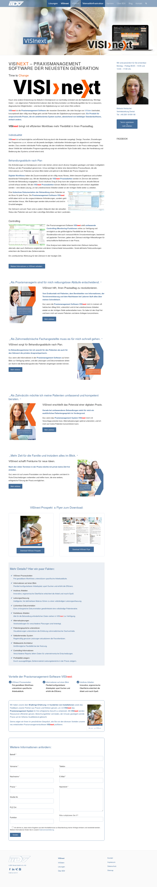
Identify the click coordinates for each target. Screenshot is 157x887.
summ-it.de (110, 878)
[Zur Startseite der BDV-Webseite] (20, 861)
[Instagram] (20, 869)
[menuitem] (53, 3)
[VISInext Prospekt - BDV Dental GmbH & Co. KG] (31, 531)
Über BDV (61, 871)
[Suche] (146, 3)
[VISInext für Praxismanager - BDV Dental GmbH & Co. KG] (23, 304)
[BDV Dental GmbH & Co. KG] (16, 3)
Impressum (111, 862)
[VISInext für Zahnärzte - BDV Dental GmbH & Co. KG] (23, 421)
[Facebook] (10, 869)
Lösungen (61, 866)
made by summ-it (13, 873)
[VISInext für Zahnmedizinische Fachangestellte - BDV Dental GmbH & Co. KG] (90, 361)
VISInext (61, 858)
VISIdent (88, 110)
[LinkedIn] (13, 869)
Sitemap (110, 870)
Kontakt (110, 858)
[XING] (16, 869)
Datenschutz (111, 866)
